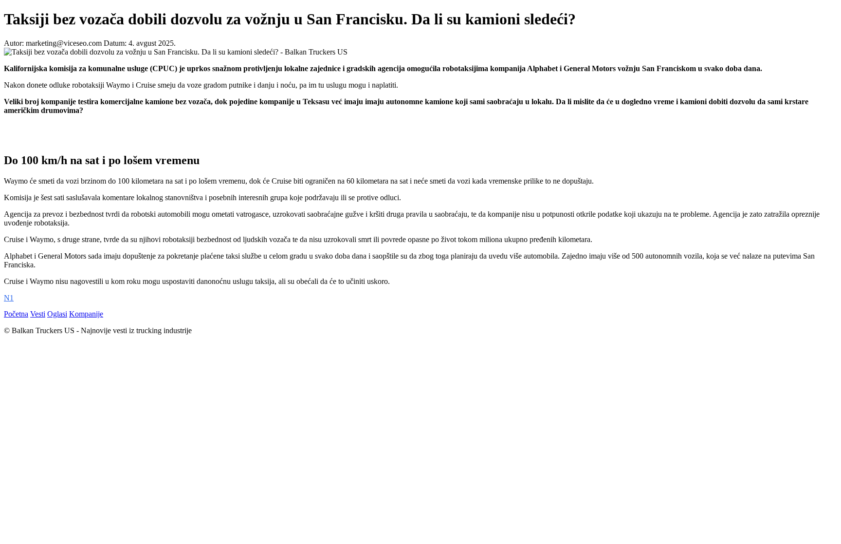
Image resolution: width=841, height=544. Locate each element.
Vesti (37, 314)
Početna (16, 314)
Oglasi (57, 314)
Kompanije (86, 314)
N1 (9, 298)
